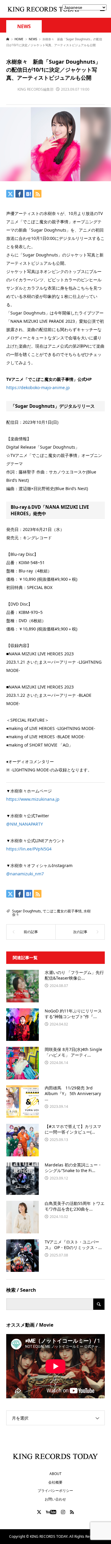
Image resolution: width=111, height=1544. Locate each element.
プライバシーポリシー (55, 1490)
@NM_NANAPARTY (24, 824)
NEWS (24, 26)
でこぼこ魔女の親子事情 (62, 911)
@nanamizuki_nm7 (25, 874)
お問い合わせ (55, 1499)
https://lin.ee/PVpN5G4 (29, 849)
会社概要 (55, 1482)
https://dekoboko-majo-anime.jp (38, 387)
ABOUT (55, 1473)
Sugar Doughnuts (26, 911)
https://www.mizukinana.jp (32, 799)
